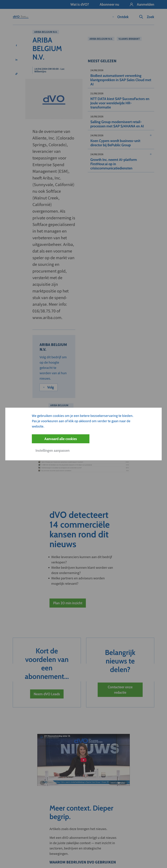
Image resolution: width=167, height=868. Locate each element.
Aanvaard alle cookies (60, 439)
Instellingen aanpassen (52, 450)
